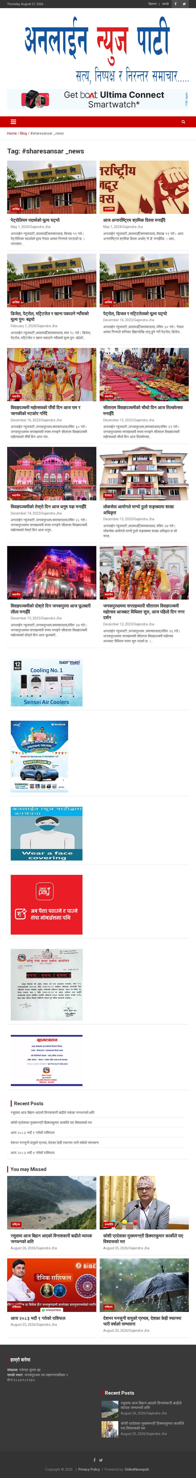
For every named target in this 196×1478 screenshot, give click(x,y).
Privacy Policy (89, 1469)
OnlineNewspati (137, 1469)
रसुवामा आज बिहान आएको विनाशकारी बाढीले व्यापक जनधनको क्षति (52, 1112)
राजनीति (109, 209)
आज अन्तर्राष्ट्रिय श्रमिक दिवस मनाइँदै (134, 220)
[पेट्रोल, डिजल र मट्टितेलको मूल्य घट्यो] (144, 280)
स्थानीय (16, 396)
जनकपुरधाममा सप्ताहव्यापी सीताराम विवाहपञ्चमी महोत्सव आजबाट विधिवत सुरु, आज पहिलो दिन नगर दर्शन (144, 611)
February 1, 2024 (23, 326)
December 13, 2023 (118, 519)
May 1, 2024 (20, 227)
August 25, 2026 (115, 1248)
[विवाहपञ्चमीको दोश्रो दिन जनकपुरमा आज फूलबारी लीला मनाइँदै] (52, 573)
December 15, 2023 (118, 420)
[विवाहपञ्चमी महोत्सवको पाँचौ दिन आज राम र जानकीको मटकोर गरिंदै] (52, 374)
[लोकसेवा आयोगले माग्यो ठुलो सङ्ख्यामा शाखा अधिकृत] (144, 474)
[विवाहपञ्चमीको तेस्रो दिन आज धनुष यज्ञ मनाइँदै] (52, 474)
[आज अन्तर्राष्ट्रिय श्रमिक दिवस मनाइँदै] (144, 187)
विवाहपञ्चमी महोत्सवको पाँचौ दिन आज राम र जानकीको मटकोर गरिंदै (45, 410)
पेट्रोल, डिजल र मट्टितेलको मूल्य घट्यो (135, 313)
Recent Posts (119, 1393)
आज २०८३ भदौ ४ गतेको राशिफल (32, 1153)
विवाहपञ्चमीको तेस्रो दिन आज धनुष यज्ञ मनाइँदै (48, 506)
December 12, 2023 (118, 624)
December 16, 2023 (118, 320)
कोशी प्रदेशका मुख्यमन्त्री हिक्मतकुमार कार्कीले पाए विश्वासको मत (51, 1123)
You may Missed (28, 1169)
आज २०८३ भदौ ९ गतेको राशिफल (32, 1133)
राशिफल (16, 1307)
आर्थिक (16, 209)
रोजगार (108, 495)
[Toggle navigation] (13, 121)
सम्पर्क (165, 4)
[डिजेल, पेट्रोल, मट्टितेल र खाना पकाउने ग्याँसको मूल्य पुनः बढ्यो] (52, 280)
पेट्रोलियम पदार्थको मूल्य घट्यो (35, 220)
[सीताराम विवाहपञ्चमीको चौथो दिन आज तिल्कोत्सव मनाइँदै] (144, 374)
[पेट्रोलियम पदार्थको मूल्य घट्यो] (52, 187)
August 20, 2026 (115, 1330)
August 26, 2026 (23, 1248)
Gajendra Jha (40, 227)
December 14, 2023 (25, 513)
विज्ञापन (152, 4)
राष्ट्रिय (16, 1224)
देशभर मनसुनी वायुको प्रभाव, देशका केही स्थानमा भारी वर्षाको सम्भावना (55, 1143)
